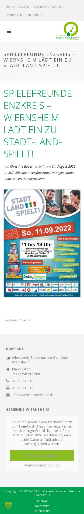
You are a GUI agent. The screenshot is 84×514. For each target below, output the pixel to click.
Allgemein (22, 172)
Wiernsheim (36, 178)
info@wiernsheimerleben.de (33, 395)
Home (7, 75)
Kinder (70, 172)
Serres (21, 178)
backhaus (11, 320)
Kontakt (42, 501)
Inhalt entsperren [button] (42, 455)
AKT (17, 75)
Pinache (9, 178)
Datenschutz (42, 511)
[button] (8, 505)
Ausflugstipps (40, 172)
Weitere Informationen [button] (42, 465)
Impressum (42, 506)
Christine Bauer (21, 166)
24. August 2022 (64, 166)
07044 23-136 (22, 381)
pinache (24, 320)
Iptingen (58, 172)
